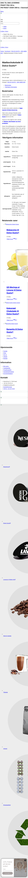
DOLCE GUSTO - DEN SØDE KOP (16, 82)
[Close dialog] (25, 860)
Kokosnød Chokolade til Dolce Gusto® (13, 311)
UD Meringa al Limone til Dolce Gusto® (14, 290)
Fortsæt (7, 873)
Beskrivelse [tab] (8, 85)
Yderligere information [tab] (11, 87)
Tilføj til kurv (10, 239)
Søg (2, 19)
